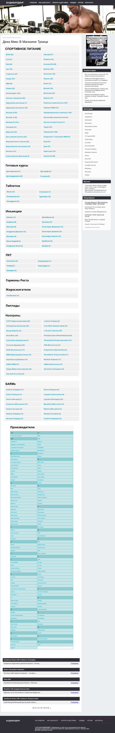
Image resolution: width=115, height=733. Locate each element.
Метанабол (88, 123)
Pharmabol (88, 129)
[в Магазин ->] (96, 66)
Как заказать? (45, 2)
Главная (33, 2)
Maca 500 (88, 159)
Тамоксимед (88, 139)
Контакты (89, 2)
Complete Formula (90, 165)
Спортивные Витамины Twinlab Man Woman (96, 203)
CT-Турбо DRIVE (90, 136)
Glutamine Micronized (91, 162)
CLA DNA (88, 142)
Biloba (86, 133)
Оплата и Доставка (60, 2)
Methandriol (88, 120)
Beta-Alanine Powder (91, 126)
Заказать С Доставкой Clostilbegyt (94, 224)
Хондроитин (88, 117)
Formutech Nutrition (90, 149)
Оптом (80, 2)
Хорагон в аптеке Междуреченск (95, 211)
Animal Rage (88, 113)
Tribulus (87, 175)
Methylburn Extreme (91, 152)
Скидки (73, 2)
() (33, 707)
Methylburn (88, 168)
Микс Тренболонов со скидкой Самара (95, 220)
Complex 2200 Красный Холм (94, 215)
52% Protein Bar (89, 146)
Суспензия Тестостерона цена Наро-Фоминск (95, 207)
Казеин (87, 155)
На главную (40, 720)
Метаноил (88, 171)
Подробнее (74, 663)
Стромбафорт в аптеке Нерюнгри (92, 227)
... (50, 707)
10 (48, 707)
